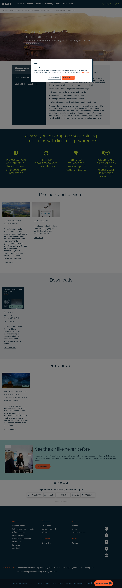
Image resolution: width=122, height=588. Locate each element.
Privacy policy (85, 72)
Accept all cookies (68, 77)
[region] (62, 70)
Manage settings (54, 77)
